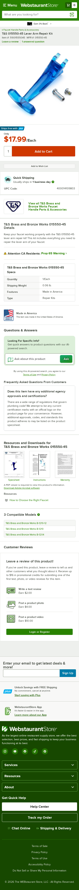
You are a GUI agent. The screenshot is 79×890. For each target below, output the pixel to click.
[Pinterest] (45, 751)
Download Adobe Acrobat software (22, 488)
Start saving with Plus (27, 695)
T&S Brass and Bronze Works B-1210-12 (26, 523)
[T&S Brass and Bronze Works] (14, 206)
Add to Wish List (39, 166)
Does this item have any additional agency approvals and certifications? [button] (36, 394)
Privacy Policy (48, 374)
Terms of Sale (40, 846)
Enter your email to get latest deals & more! (34, 665)
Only (6, 134)
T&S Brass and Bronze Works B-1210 (25, 529)
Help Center (39, 807)
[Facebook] (25, 751)
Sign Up (67, 673)
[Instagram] (5, 751)
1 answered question (33, 41)
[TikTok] (35, 751)
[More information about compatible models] (38, 515)
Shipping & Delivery (55, 828)
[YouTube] (15, 751)
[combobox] (39, 14)
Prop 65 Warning (53, 253)
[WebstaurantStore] (39, 729)
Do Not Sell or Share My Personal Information (39, 870)
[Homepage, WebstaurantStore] (39, 5)
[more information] (53, 182)
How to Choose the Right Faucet (39, 500)
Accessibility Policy (39, 864)
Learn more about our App (31, 714)
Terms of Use (29, 374)
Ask (66, 359)
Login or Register (39, 631)
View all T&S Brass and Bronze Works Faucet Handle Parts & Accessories (47, 206)
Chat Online (21, 828)
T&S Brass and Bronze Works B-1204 (25, 534)
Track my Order (40, 817)
